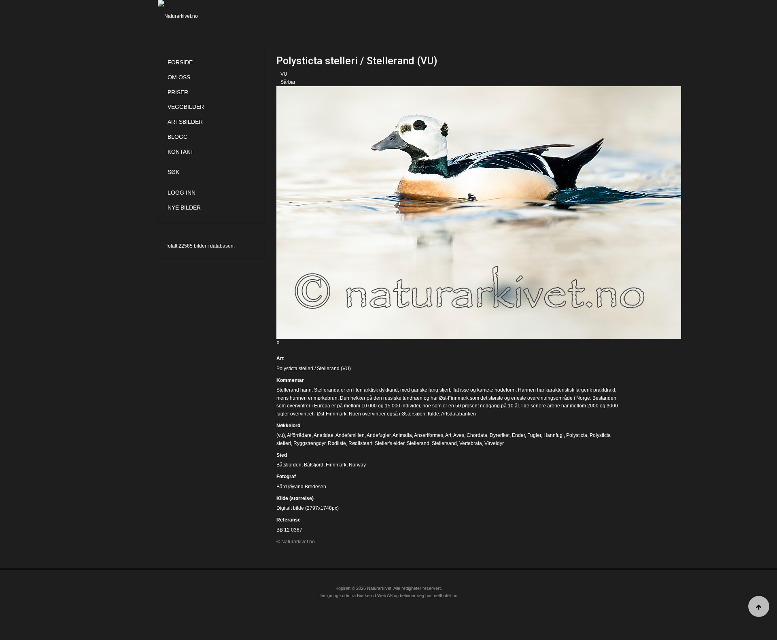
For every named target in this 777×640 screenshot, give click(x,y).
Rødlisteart (360, 443)
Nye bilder (184, 207)
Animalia (402, 435)
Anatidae (323, 435)
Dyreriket (500, 435)
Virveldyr (494, 443)
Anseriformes (428, 435)
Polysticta (576, 435)
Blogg (178, 137)
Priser (178, 92)
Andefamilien (350, 435)
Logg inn (181, 192)
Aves (458, 435)
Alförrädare (299, 435)
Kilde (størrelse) (295, 498)
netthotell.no (445, 595)
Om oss (179, 77)
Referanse (288, 520)
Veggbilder (186, 107)
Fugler (534, 435)
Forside (180, 62)
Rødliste (337, 443)
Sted (281, 455)
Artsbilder (185, 122)
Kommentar (290, 380)
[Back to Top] (758, 606)
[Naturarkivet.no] (191, 16)
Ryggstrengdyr (309, 443)
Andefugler (379, 435)
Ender (518, 435)
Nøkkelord (288, 425)
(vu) (280, 435)
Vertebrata (470, 443)
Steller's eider (389, 443)
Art (280, 358)
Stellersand (444, 443)
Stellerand (418, 443)
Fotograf (286, 476)
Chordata (477, 435)
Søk (173, 172)
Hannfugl (553, 435)
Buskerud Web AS (375, 595)
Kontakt (181, 151)
